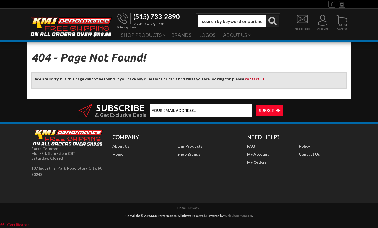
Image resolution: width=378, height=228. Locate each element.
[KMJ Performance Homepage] (71, 27)
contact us (255, 78)
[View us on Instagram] (342, 4)
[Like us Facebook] (331, 4)
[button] (238, 21)
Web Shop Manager (238, 215)
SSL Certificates (14, 224)
